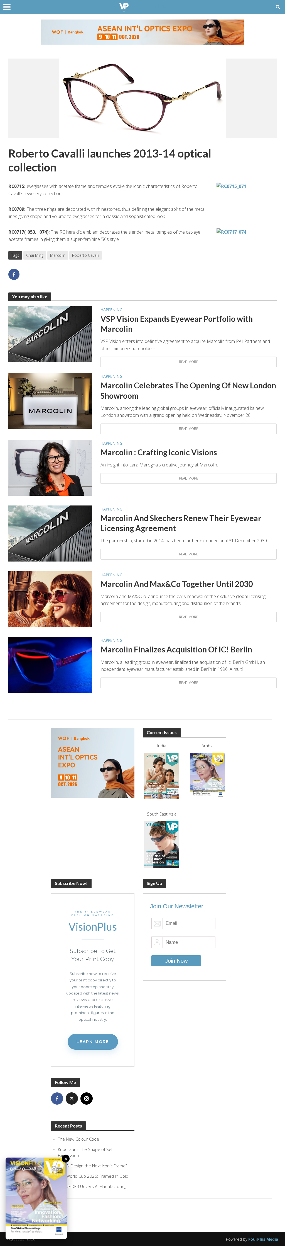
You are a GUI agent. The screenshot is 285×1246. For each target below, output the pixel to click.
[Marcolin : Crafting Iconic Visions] (50, 467)
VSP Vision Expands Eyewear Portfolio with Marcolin (176, 323)
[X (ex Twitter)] (72, 1098)
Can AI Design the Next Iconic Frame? (92, 1165)
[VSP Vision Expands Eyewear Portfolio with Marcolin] (50, 334)
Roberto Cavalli (85, 255)
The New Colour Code (78, 1139)
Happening (111, 309)
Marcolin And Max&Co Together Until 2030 (176, 584)
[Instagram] (86, 1098)
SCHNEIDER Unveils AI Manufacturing (92, 1186)
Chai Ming (34, 255)
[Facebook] (57, 1098)
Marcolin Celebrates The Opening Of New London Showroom (188, 390)
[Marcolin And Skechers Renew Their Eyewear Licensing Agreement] (50, 533)
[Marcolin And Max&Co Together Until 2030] (50, 599)
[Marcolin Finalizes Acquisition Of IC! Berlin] (50, 664)
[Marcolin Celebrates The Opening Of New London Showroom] (50, 400)
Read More (188, 361)
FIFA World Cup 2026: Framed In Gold (93, 1176)
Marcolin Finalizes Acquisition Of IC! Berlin (176, 649)
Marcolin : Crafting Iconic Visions (158, 452)
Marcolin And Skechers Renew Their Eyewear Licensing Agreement (180, 523)
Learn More (93, 1041)
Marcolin (57, 255)
